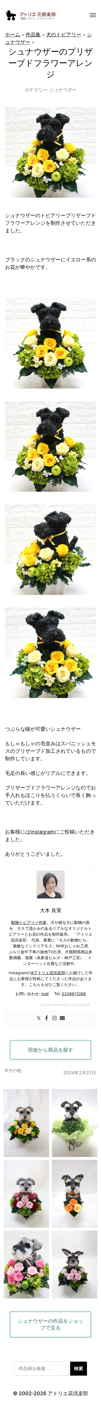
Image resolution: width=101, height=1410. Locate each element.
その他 (14, 1070)
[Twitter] (38, 1018)
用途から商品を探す (50, 1050)
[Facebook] (46, 1018)
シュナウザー (63, 90)
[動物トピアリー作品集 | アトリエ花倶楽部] (39, 15)
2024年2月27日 (79, 1072)
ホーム (12, 34)
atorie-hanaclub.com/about (65, 1004)
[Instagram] (54, 1018)
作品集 (33, 34)
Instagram (42, 832)
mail (45, 993)
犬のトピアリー (63, 34)
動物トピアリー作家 (29, 922)
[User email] (62, 1018)
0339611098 (74, 993)
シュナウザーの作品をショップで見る (50, 1324)
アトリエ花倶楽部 (68, 1393)
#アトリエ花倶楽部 (48, 972)
